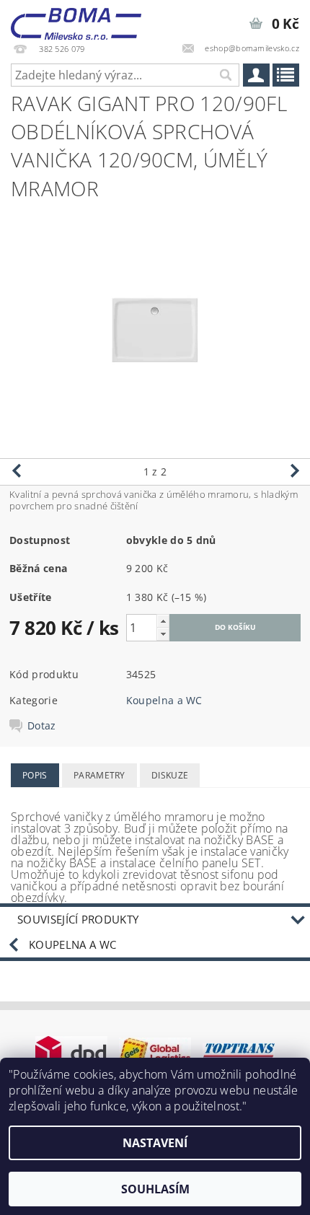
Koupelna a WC (164, 700)
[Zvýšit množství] (162, 621)
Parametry (99, 775)
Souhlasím (155, 1189)
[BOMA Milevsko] (76, 19)
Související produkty (77, 919)
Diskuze (169, 775)
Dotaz (41, 725)
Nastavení (155, 1143)
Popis (35, 775)
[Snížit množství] (162, 634)
